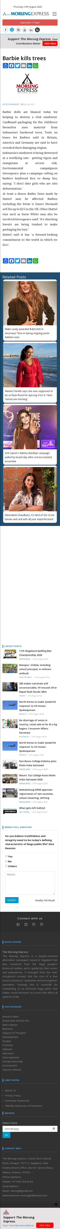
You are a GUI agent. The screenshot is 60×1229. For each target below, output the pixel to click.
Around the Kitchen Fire (15, 1020)
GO (6, 1135)
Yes (9, 856)
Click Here (50, 43)
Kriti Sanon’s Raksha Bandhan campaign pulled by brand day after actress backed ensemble (28, 457)
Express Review (11, 1069)
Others (12, 866)
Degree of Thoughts (14, 1032)
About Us (10, 1090)
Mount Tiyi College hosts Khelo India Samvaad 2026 (37, 777)
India (22, 696)
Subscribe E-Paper (30, 22)
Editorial (24, 812)
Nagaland (24, 659)
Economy (7, 1045)
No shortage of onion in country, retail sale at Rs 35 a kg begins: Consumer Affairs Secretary (38, 726)
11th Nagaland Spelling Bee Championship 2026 (35, 653)
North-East (25, 677)
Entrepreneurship (12, 1061)
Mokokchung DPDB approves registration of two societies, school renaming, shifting (36, 793)
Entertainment (11, 104)
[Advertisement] (23, 549)
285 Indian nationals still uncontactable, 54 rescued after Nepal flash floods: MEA (38, 687)
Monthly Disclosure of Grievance (23, 1105)
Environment (9, 1065)
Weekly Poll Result (45, 900)
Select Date (9, 1122)
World (22, 714)
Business (24, 737)
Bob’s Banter (10, 1024)
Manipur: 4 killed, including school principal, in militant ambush (35, 669)
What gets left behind (32, 808)
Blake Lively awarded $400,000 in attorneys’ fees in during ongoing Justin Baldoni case (27, 333)
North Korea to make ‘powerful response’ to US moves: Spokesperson (37, 706)
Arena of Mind (10, 1016)
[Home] (27, 13)
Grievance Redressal (17, 1100)
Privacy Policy (13, 1095)
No (9, 861)
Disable (6, 1041)
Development (10, 1037)
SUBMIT (11, 900)
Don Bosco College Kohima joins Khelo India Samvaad (37, 763)
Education (8, 1053)
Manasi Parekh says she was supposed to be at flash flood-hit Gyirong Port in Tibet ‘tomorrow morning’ (29, 395)
